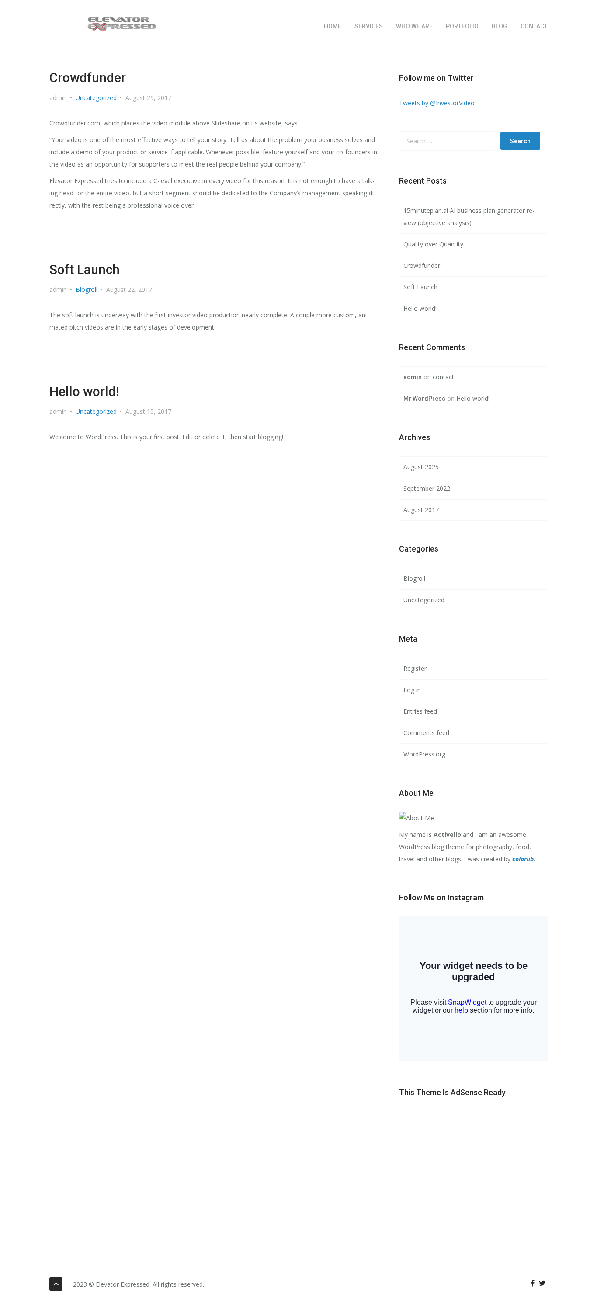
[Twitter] (542, 1283)
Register (415, 668)
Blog (499, 26)
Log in (412, 690)
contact (534, 26)
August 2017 (421, 510)
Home (332, 26)
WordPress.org (424, 754)
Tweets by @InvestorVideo (437, 103)
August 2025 (421, 467)
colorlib (523, 859)
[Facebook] (532, 1283)
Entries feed (420, 711)
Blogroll (86, 289)
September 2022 (426, 488)
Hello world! (84, 391)
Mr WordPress (424, 398)
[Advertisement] (473, 1172)
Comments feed (426, 733)
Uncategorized (96, 98)
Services (368, 26)
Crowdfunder (87, 77)
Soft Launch (84, 269)
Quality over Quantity (433, 244)
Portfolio (462, 26)
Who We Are (414, 26)
